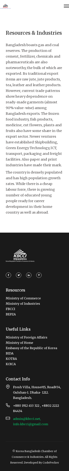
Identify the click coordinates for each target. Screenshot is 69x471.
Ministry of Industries (23, 303)
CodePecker (51, 462)
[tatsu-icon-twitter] (19, 275)
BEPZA (11, 314)
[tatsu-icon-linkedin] (29, 275)
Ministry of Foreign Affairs (26, 337)
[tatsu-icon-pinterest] (39, 275)
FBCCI (10, 309)
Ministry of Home (19, 343)
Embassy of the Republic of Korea (31, 348)
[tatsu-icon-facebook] (9, 275)
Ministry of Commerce (23, 298)
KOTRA (11, 359)
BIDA (9, 353)
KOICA (11, 364)
